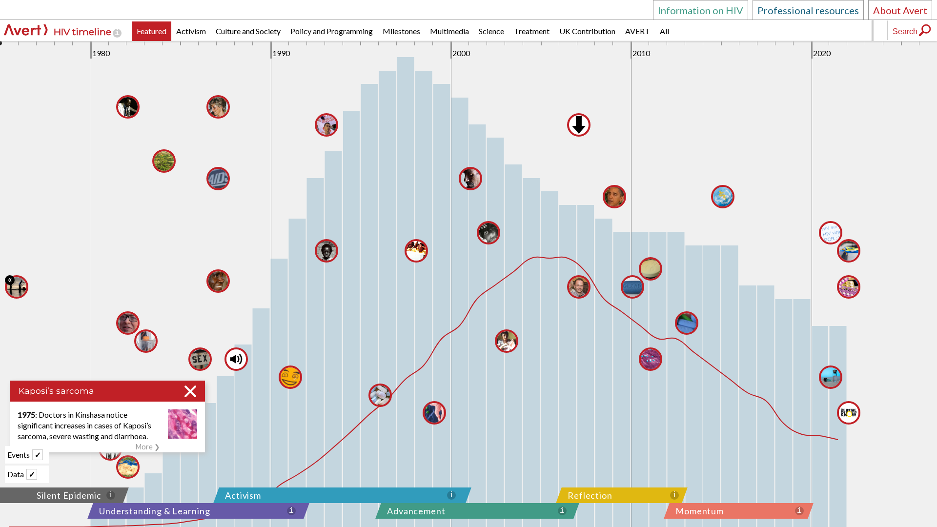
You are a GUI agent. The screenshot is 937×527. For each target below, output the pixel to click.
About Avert (900, 10)
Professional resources (808, 10)
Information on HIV (700, 10)
